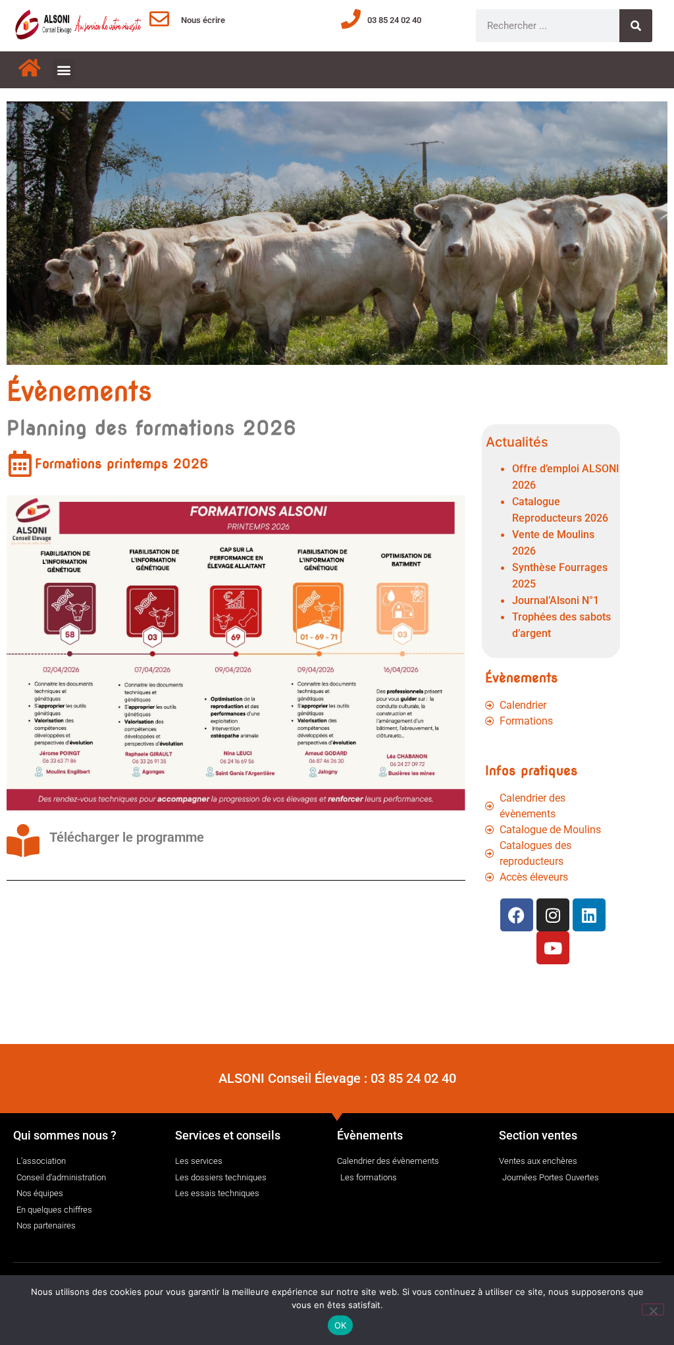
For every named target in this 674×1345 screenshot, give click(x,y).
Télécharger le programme (126, 837)
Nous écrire (203, 20)
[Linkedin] (589, 914)
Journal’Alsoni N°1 (555, 600)
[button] (63, 70)
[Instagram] (552, 914)
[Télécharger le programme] (23, 840)
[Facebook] (516, 914)
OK (340, 1325)
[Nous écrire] (159, 19)
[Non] (653, 1309)
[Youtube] (552, 947)
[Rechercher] (635, 25)
